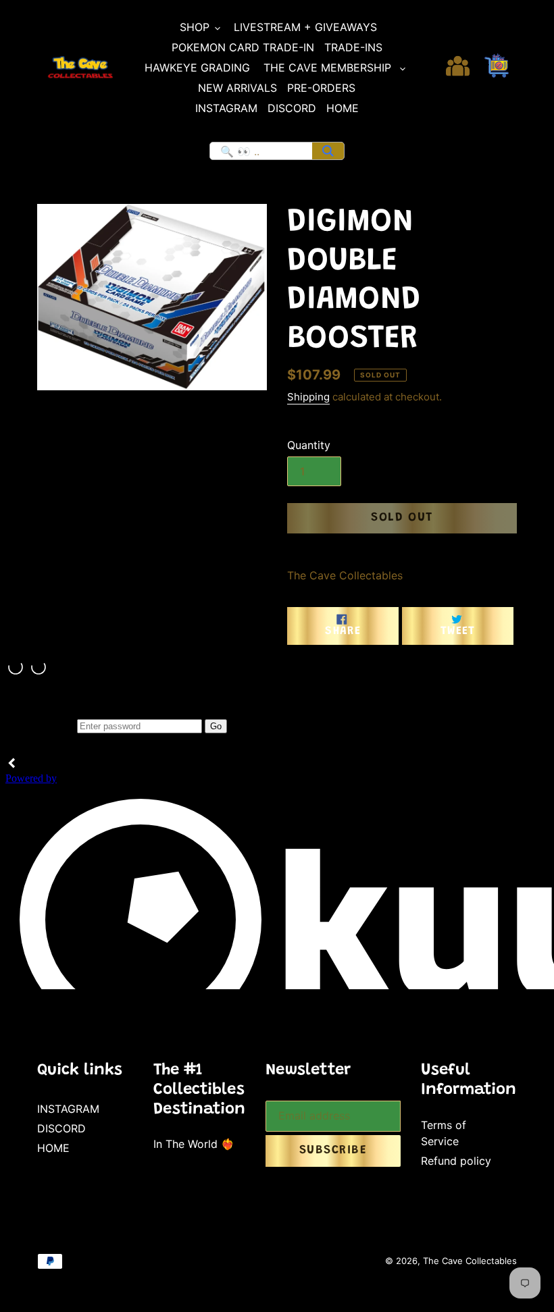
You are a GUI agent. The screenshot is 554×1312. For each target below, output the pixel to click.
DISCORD (61, 1128)
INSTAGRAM (68, 1109)
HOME (53, 1148)
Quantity (308, 445)
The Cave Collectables (470, 1260)
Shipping (308, 396)
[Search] (328, 150)
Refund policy (456, 1160)
